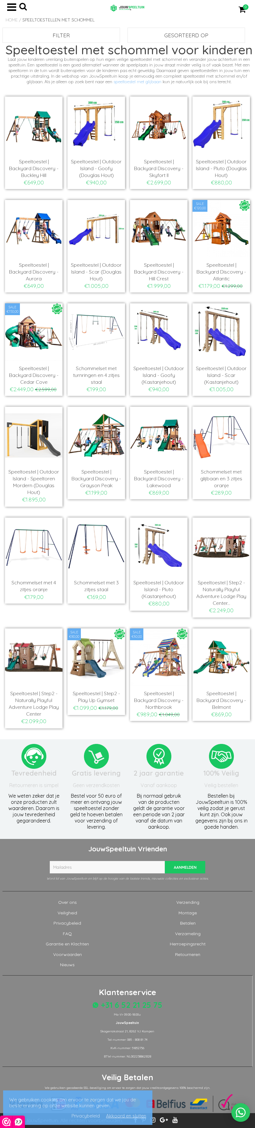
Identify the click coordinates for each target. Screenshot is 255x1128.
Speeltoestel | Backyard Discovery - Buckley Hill (33, 168)
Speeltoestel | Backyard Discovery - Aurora (33, 272)
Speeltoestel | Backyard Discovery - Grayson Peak (96, 478)
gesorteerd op (186, 35)
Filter (61, 35)
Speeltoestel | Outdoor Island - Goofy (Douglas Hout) (96, 168)
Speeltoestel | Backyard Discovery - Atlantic (221, 272)
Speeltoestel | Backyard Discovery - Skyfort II (158, 168)
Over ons (67, 902)
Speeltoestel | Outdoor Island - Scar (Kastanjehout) (221, 375)
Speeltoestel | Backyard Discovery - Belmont (221, 700)
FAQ (67, 933)
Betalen (188, 923)
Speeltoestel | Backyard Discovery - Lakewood (158, 478)
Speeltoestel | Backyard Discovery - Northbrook (158, 700)
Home (12, 20)
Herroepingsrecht (188, 944)
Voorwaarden (67, 954)
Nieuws (67, 964)
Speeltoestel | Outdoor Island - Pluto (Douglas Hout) (221, 168)
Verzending (187, 902)
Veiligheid (67, 913)
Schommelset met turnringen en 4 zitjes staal (96, 375)
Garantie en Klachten (67, 944)
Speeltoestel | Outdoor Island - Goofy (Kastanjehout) (158, 375)
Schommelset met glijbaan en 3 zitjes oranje (221, 478)
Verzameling (188, 933)
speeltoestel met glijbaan (137, 81)
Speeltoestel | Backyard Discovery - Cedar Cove (33, 375)
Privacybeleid (67, 923)
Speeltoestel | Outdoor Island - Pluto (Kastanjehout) (158, 589)
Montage (187, 913)
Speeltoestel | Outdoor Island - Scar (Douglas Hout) (96, 272)
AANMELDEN (185, 867)
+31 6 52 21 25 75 (130, 1005)
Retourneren (187, 954)
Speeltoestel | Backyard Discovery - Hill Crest (158, 272)
